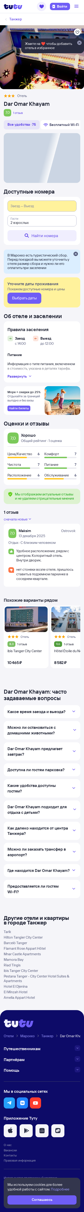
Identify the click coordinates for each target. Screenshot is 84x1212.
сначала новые (16, 519)
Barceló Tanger (15, 943)
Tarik (7, 932)
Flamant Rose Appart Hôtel (25, 948)
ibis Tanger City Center (21, 970)
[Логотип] (13, 6)
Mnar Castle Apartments (22, 954)
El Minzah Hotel (15, 992)
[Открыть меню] (77, 6)
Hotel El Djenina (16, 986)
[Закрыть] (75, 254)
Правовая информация (20, 1160)
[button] (41, 6)
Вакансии (10, 1150)
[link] (18, 408)
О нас (8, 1145)
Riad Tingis (12, 965)
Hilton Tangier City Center (23, 937)
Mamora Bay (14, 959)
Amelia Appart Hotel (19, 997)
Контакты (10, 1155)
